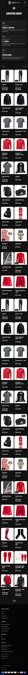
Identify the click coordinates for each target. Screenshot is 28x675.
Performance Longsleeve (5, 154)
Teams (2, 607)
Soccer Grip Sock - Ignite (19, 543)
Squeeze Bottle (18, 221)
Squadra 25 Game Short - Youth (20, 291)
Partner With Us (4, 627)
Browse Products (4, 622)
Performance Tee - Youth (20, 131)
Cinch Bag (17, 176)
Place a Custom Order (5, 620)
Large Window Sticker (6, 267)
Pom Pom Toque (5, 221)
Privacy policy (3, 663)
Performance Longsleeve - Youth (19, 154)
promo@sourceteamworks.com (7, 647)
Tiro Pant (4, 84)
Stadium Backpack (6, 200)
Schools (2, 609)
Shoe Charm (4, 243)
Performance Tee (5, 131)
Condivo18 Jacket (5, 589)
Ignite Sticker (18, 243)
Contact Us (3, 635)
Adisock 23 (4, 542)
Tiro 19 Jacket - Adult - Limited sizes (20, 590)
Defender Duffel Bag (19, 200)
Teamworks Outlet (4, 614)
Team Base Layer (18, 267)
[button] (2, 2)
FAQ (2, 633)
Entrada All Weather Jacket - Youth (19, 108)
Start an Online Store (5, 624)
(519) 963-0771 (4, 645)
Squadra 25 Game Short (7, 290)
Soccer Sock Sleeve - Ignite (6, 566)
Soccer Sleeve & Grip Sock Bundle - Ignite (19, 566)
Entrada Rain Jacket (6, 108)
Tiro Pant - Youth (18, 84)
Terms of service (4, 665)
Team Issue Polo (5, 176)
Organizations (4, 612)
